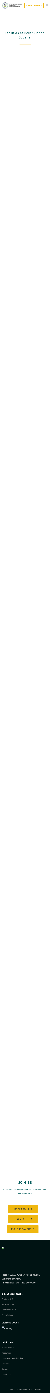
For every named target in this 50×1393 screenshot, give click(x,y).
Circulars (5, 1364)
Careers (5, 1369)
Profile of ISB (7, 1299)
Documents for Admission (12, 1358)
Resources (6, 1353)
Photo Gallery (7, 1315)
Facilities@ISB (8, 1304)
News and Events (9, 1310)
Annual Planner (8, 1348)
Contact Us (6, 1374)
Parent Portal (34, 5)
